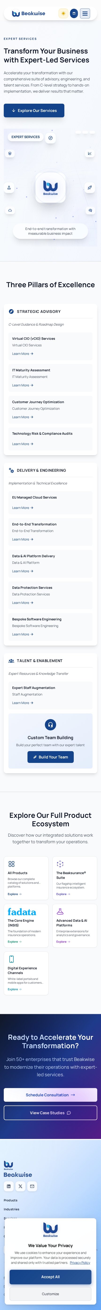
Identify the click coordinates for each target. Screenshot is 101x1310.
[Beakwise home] (28, 13)
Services (10, 1218)
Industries (11, 1209)
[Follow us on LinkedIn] (9, 1186)
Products (10, 1200)
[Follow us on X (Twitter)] (20, 1186)
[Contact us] (32, 1186)
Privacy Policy (80, 1263)
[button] (50, 186)
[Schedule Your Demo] (74, 13)
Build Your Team (53, 757)
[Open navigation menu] (85, 13)
